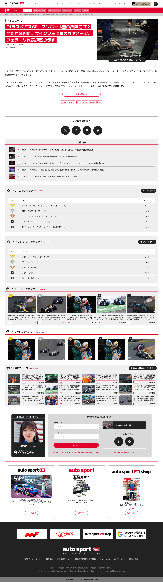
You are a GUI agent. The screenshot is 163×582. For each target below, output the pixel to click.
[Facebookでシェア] (76, 130)
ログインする (75, 445)
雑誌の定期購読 (81, 559)
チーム (77, 10)
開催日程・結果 (39, 10)
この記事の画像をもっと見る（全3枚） (126, 59)
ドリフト (101, 4)
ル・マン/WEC (67, 4)
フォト (85, 10)
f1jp (85, 102)
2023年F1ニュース (68, 102)
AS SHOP (121, 4)
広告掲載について (64, 559)
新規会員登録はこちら (90, 452)
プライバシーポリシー (33, 559)
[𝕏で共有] (65, 130)
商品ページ (130, 513)
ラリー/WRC (91, 4)
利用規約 (49, 559)
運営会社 (94, 559)
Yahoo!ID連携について (125, 452)
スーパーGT (38, 4)
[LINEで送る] (87, 130)
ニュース (27, 10)
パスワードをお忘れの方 (66, 452)
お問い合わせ (133, 559)
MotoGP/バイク (79, 4)
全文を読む (80, 94)
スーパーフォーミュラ (52, 4)
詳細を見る (80, 513)
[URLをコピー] (97, 130)
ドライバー (67, 10)
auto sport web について (113, 559)
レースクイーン (111, 4)
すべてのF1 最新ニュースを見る (142, 368)
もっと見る (30, 513)
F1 (31, 4)
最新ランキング (54, 10)
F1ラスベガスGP (96, 102)
